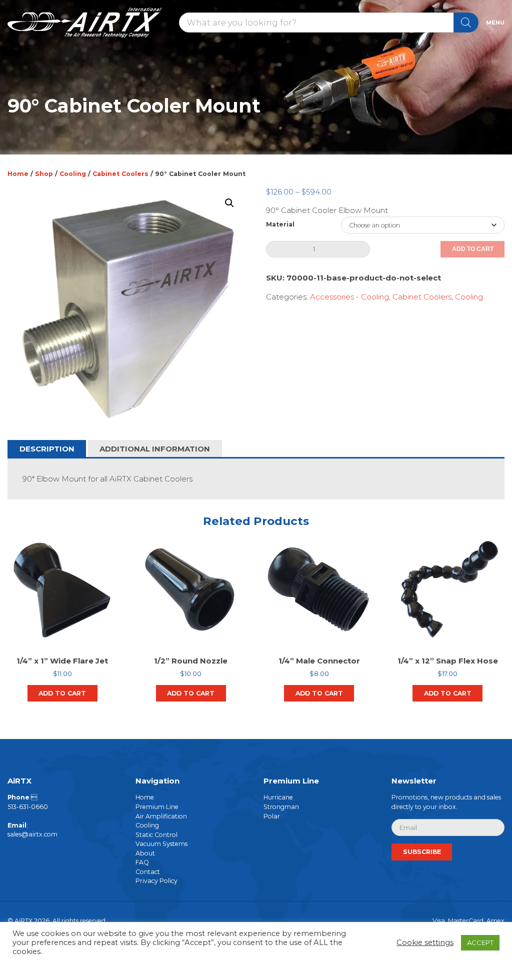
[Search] (466, 22)
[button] (229, 203)
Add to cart (473, 249)
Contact (148, 872)
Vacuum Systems (162, 844)
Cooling (73, 174)
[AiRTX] (90, 22)
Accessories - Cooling (349, 297)
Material (280, 225)
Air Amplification (161, 816)
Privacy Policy (157, 880)
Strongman (281, 806)
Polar (272, 816)
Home (18, 174)
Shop (44, 174)
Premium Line (157, 806)
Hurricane (278, 797)
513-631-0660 (28, 806)
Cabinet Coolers (120, 174)
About (145, 853)
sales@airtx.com (33, 834)
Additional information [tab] (155, 449)
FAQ (142, 862)
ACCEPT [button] (480, 942)
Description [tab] (47, 449)
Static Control (157, 834)
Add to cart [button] (62, 693)
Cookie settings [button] (425, 942)
